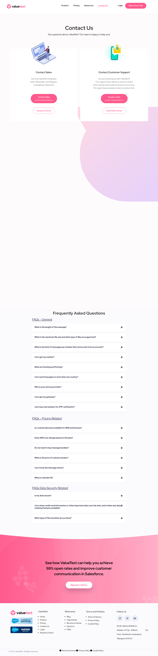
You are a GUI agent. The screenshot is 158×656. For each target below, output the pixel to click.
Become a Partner (74, 623)
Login (120, 5)
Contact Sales (44, 98)
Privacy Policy (93, 620)
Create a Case (114, 98)
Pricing (76, 5)
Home (42, 616)
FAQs (69, 629)
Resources (88, 5)
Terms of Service (94, 617)
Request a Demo (44, 110)
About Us (70, 626)
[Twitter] (127, 618)
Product (65, 5)
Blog (69, 616)
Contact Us (103, 5)
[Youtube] (135, 618)
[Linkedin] (120, 618)
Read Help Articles (114, 110)
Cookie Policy (93, 624)
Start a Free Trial (136, 5)
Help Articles (72, 620)
